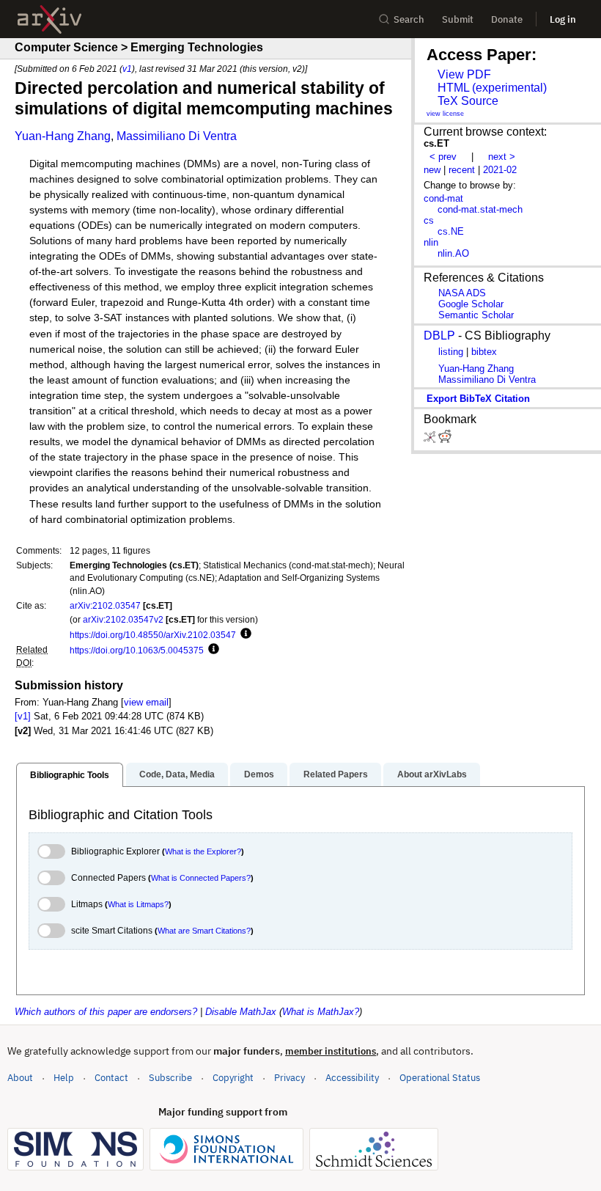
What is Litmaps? (138, 904)
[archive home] (49, 19)
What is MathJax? (320, 1011)
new (432, 169)
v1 (127, 68)
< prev (443, 156)
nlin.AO (453, 253)
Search (409, 19)
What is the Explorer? (203, 851)
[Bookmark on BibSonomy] (431, 439)
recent (462, 169)
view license (445, 113)
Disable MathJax (240, 1011)
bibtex (484, 351)
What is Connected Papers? (201, 877)
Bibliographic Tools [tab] (69, 775)
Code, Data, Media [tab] (177, 774)
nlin (431, 242)
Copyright (233, 1077)
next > (501, 156)
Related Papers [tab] (335, 774)
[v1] (23, 716)
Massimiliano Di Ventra (177, 136)
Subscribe (170, 1077)
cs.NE (451, 231)
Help (64, 1077)
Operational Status (439, 1077)
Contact (111, 1077)
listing (450, 351)
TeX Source (468, 101)
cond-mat (443, 198)
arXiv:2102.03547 (105, 605)
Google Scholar (471, 303)
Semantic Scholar (476, 314)
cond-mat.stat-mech (480, 209)
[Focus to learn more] (243, 634)
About (20, 1077)
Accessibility (352, 1077)
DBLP (439, 335)
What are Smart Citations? (204, 930)
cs (429, 220)
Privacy (289, 1077)
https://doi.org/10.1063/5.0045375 (137, 650)
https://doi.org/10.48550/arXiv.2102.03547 (153, 635)
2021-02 (500, 169)
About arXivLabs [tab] (432, 774)
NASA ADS (462, 292)
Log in (563, 19)
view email (146, 702)
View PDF (464, 74)
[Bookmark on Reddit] (444, 439)
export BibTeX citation (478, 398)
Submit (457, 19)
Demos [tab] (259, 774)
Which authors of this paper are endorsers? (106, 1011)
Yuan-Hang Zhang (63, 136)
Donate (507, 19)
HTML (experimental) (492, 87)
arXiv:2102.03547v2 (123, 619)
